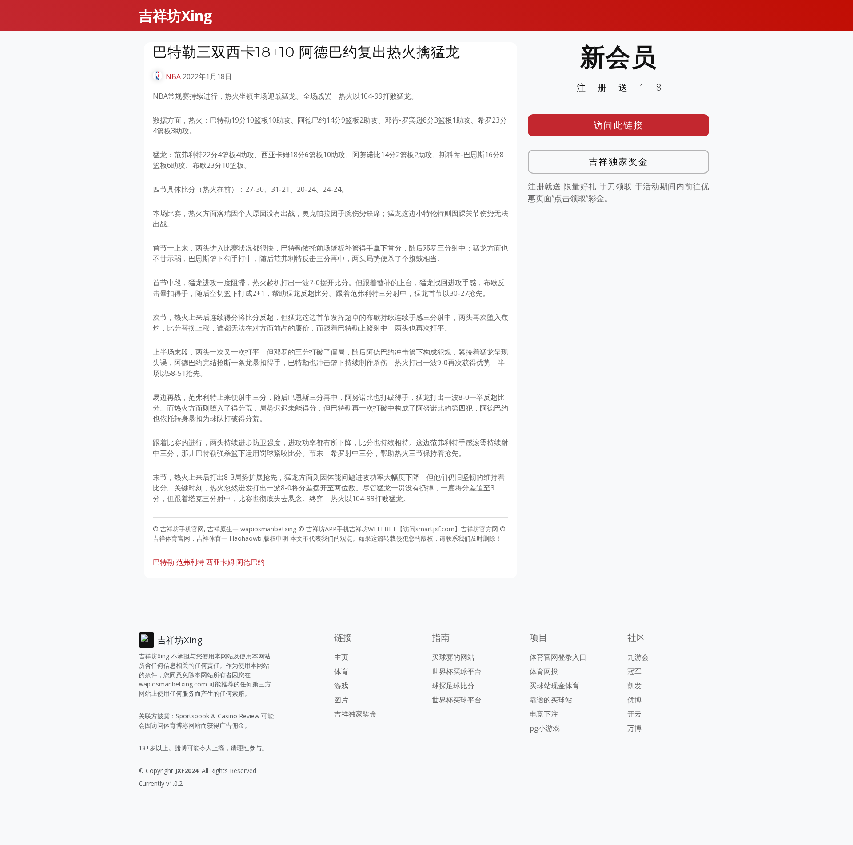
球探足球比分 (453, 685)
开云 (634, 714)
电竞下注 (544, 714)
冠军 (634, 671)
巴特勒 (163, 562)
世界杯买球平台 (457, 671)
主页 (341, 657)
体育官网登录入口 (558, 657)
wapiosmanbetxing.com (173, 684)
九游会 (638, 657)
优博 (634, 700)
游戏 (341, 685)
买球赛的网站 (453, 657)
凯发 (634, 685)
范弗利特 (190, 562)
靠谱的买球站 (551, 700)
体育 (341, 671)
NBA (173, 76)
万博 (634, 728)
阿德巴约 (250, 562)
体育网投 (544, 671)
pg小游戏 (545, 728)
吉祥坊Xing (175, 15)
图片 (341, 700)
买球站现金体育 (554, 685)
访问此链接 (619, 125)
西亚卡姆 (220, 562)
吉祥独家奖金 (619, 161)
